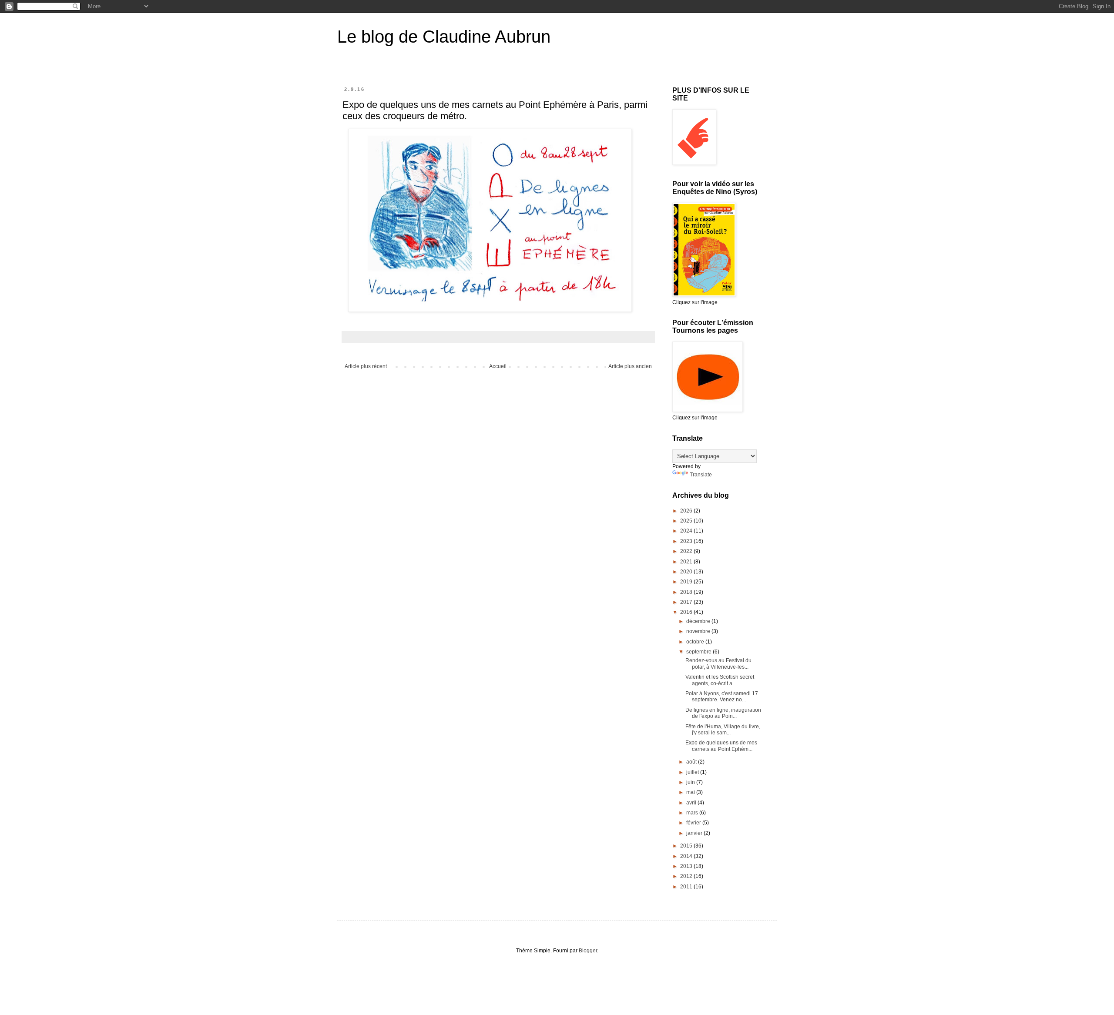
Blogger (588, 951)
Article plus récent (366, 366)
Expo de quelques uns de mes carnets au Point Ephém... (721, 746)
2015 (687, 846)
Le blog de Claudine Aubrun (443, 36)
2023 (687, 541)
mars (692, 813)
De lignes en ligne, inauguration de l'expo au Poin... (723, 713)
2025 (687, 521)
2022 (687, 551)
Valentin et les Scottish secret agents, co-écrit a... (719, 680)
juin (691, 782)
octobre (695, 642)
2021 (687, 562)
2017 (687, 602)
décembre (698, 621)
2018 (687, 592)
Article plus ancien (630, 366)
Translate (701, 475)
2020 (687, 572)
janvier (695, 833)
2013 (687, 866)
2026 (687, 511)
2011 (687, 887)
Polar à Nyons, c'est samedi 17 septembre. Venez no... (721, 696)
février (694, 823)
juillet (693, 772)
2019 (687, 582)
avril (692, 803)
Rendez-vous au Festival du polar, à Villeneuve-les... (718, 663)
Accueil (498, 366)
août (692, 762)
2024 (687, 531)
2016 (687, 612)
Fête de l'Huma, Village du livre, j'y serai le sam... (722, 730)
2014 (687, 856)
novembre (698, 631)
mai (691, 792)
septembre (699, 652)
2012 (687, 876)
